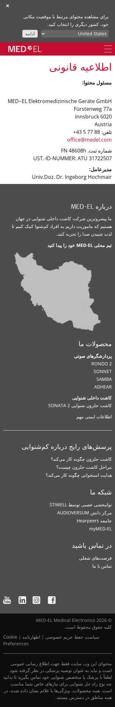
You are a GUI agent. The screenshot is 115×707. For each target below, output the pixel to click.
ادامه (30, 34)
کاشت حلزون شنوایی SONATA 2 (80, 405)
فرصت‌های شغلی (95, 558)
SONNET (103, 371)
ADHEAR (103, 387)
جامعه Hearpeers (94, 521)
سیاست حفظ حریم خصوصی (72, 637)
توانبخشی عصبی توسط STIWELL (81, 505)
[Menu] (108, 49)
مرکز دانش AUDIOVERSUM (84, 513)
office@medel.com (89, 139)
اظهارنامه (31, 637)
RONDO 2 (101, 364)
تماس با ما (102, 566)
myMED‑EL (100, 529)
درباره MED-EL (91, 207)
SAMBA (104, 379)
